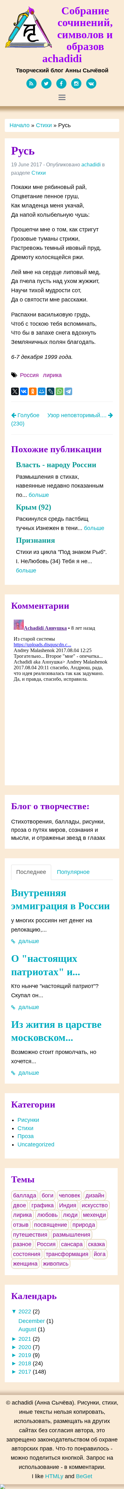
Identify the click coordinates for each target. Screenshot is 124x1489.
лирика (52, 375)
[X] (15, 391)
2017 (24, 1372)
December (31, 1321)
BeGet (84, 1476)
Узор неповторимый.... (77, 415)
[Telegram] (68, 391)
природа (83, 1225)
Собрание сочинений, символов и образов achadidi (77, 34)
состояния (26, 1254)
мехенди (94, 1215)
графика (42, 1205)
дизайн (95, 1195)
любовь (47, 1215)
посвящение (50, 1225)
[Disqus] (62, 696)
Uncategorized (35, 1144)
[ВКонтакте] (24, 391)
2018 (24, 1363)
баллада (24, 1195)
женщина (25, 1263)
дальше (28, 941)
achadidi (91, 164)
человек (69, 1195)
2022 (24, 1311)
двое (19, 1205)
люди (70, 1215)
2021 (24, 1339)
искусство (95, 1205)
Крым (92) (33, 507)
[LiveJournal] (50, 391)
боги (47, 1195)
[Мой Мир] (41, 391)
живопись (55, 1263)
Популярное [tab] (73, 872)
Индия (67, 1205)
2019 (24, 1355)
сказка (96, 1244)
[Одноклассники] (33, 391)
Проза (25, 1136)
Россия (29, 375)
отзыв (21, 1225)
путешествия (30, 1234)
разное (22, 1244)
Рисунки (28, 1120)
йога (100, 1254)
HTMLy (54, 1476)
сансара (72, 1244)
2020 (24, 1347)
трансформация (67, 1254)
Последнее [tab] (31, 872)
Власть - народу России (56, 465)
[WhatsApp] (59, 391)
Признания (35, 540)
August (27, 1329)
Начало (20, 125)
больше (39, 495)
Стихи (44, 125)
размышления (71, 1234)
